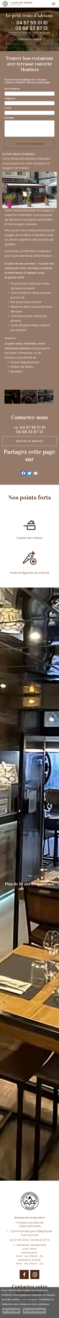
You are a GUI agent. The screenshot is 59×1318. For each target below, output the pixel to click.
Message (9, 117)
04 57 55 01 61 (32, 23)
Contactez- (29, 39)
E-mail (8, 108)
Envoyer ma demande (29, 143)
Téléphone (10, 98)
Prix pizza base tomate (26, 302)
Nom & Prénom (12, 88)
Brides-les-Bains (22, 367)
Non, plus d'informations (34, 1311)
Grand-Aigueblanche (25, 362)
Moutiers (16, 371)
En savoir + (13, 397)
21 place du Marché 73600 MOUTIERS (29, 33)
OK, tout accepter (11, 1311)
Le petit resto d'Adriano (21, 4)
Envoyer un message (29, 441)
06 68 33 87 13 (31, 28)
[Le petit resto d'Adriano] (5, 4)
